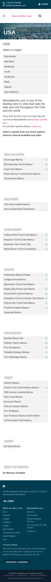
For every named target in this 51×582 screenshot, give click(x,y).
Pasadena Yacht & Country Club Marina (24, 298)
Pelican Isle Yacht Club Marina (19, 303)
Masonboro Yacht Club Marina (19, 284)
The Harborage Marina (15, 357)
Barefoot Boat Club (13, 338)
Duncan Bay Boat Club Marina (19, 209)
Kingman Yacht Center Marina (19, 239)
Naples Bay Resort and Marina (19, 289)
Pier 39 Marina (11, 411)
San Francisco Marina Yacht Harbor (22, 415)
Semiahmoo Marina (14, 178)
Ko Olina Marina (12, 446)
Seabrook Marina (12, 312)
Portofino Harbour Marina (16, 308)
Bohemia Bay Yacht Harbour (18, 164)
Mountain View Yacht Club (17, 244)
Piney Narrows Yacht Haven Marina (22, 174)
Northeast (13, 229)
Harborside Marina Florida (17, 275)
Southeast (12, 333)
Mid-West (11, 199)
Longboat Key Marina (15, 279)
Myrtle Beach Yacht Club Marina (20, 249)
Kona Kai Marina (12, 401)
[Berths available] (46, 160)
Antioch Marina (11, 383)
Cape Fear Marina (13, 169)
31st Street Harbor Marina (17, 204)
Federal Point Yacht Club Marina (20, 235)
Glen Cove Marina (13, 397)
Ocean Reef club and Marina (18, 293)
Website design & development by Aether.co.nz (25, 578)
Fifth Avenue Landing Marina (18, 392)
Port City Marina (12, 347)
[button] (45, 16)
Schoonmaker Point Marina (17, 420)
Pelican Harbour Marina (16, 406)
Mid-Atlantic (14, 154)
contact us (36, 126)
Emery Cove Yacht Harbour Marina (21, 387)
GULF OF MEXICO (16, 466)
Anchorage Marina (13, 159)
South (9, 269)
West (8, 377)
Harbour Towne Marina (15, 343)
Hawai (8, 441)
